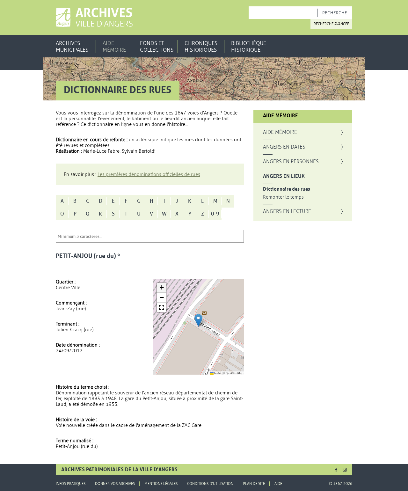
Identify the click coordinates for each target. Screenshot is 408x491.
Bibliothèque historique (248, 46)
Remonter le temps (283, 197)
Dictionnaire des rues (286, 189)
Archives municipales (72, 46)
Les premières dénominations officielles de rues (149, 174)
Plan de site (254, 483)
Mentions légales (161, 483)
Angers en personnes (291, 161)
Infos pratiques (70, 483)
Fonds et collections (156, 46)
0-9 (215, 214)
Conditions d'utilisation (210, 483)
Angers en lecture (287, 211)
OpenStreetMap (234, 373)
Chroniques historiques (201, 46)
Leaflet (217, 373)
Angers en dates (284, 147)
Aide (278, 483)
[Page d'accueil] (94, 17)
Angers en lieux (284, 176)
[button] (198, 320)
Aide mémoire (114, 46)
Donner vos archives (115, 483)
